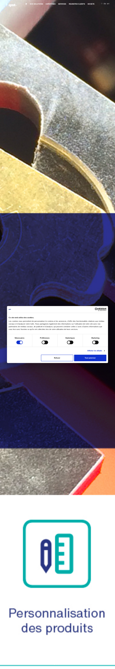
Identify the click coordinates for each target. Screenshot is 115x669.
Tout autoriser (90, 358)
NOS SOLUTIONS (36, 4)
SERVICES (62, 4)
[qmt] (13, 4)
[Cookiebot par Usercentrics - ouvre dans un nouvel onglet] (96, 309)
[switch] (45, 342)
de (105, 4)
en (108, 4)
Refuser (57, 358)
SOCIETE (91, 4)
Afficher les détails (94, 351)
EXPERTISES (50, 4)
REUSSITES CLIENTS (77, 4)
